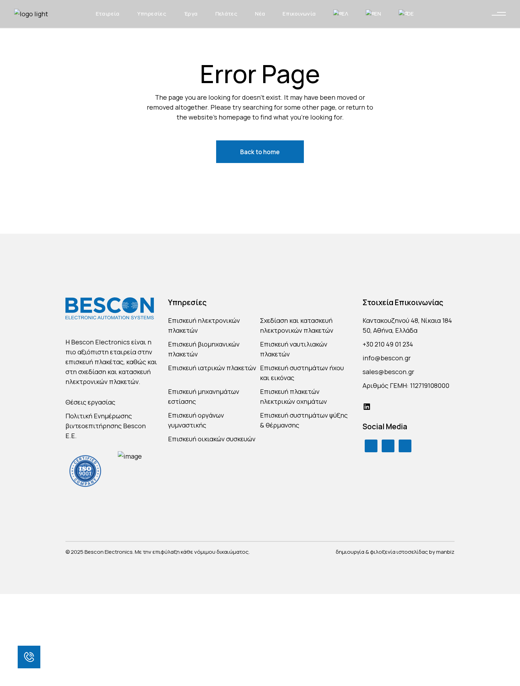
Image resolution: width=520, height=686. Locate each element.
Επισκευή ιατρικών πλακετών (212, 368)
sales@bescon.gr (388, 371)
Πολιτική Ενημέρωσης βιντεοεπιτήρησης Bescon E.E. (105, 426)
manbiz (445, 552)
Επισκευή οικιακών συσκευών (211, 439)
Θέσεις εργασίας (90, 402)
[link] (29, 657)
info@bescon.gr (387, 358)
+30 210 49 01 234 (388, 344)
